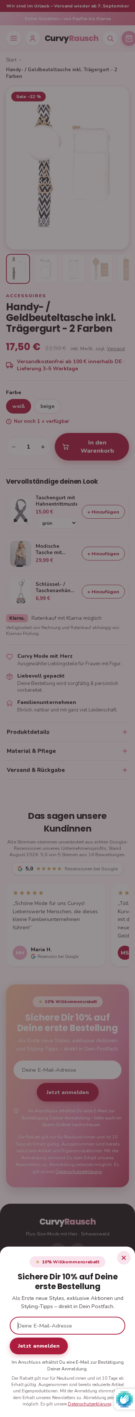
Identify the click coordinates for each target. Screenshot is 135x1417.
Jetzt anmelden (39, 1346)
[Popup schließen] (123, 1257)
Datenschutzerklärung (89, 1404)
